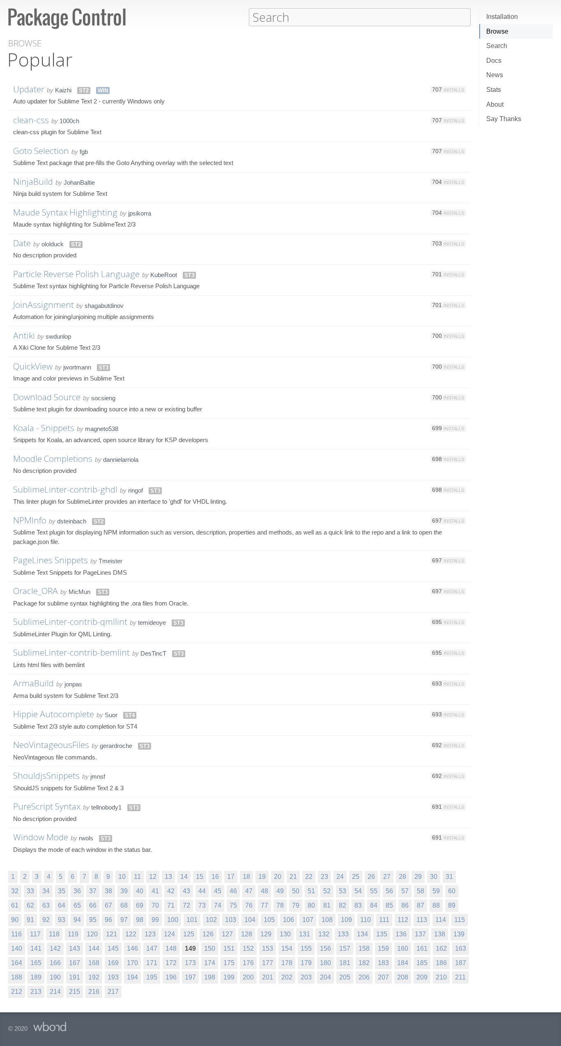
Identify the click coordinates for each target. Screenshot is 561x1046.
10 (122, 876)
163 (460, 948)
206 (364, 977)
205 (344, 977)
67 (108, 905)
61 (14, 905)
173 (190, 962)
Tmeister (110, 560)
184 (402, 962)
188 (16, 977)
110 (365, 919)
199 (229, 977)
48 (264, 891)
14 (184, 876)
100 (172, 919)
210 (441, 977)
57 (405, 891)
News (494, 74)
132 (323, 934)
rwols (86, 838)
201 (267, 977)
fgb (84, 151)
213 (35, 991)
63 (46, 905)
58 (420, 891)
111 (384, 919)
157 (344, 948)
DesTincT (153, 653)
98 (139, 919)
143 (74, 948)
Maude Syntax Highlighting (65, 212)
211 (460, 977)
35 (61, 891)
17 (231, 876)
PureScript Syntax (46, 806)
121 (111, 934)
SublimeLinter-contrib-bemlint (71, 652)
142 (55, 948)
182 (364, 962)
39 (124, 891)
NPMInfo (29, 520)
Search (496, 45)
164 (16, 962)
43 (186, 891)
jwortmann (77, 367)
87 (420, 905)
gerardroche (116, 745)
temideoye (152, 622)
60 (451, 891)
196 (171, 977)
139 (458, 934)
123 (150, 934)
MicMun (79, 591)
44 (202, 891)
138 (439, 934)
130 (285, 934)
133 (343, 934)
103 (230, 919)
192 (93, 977)
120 (92, 934)
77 (264, 905)
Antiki (24, 335)
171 (151, 962)
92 (46, 919)
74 (217, 905)
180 (325, 962)
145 (113, 948)
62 (30, 905)
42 (171, 891)
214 (55, 991)
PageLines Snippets (50, 560)
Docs (493, 60)
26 (371, 876)
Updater (28, 89)
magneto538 (101, 428)
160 (402, 948)
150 (209, 948)
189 (35, 977)
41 (155, 891)
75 (233, 905)
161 (422, 948)
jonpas (73, 684)
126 (208, 934)
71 (171, 905)
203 (306, 977)
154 (286, 948)
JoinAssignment (43, 304)
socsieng (103, 398)
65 (77, 905)
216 (93, 991)
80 (311, 905)
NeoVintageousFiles (51, 744)
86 (405, 905)
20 (277, 876)
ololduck (52, 244)
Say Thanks (503, 118)
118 (54, 934)
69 (139, 905)
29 (418, 876)
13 (168, 876)
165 (35, 962)
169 (113, 962)
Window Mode (40, 837)
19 (262, 876)
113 (421, 919)
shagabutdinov (104, 305)
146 (132, 948)
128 (246, 934)
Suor (111, 714)
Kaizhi (63, 90)
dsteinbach (71, 521)
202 (286, 977)
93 (61, 919)
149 (190, 948)
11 (137, 876)
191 (74, 977)
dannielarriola (120, 459)
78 (280, 905)
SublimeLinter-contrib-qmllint (70, 621)
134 (362, 934)
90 (14, 919)
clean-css (31, 120)
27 (387, 876)
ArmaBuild (33, 683)
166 (55, 962)
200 (248, 977)
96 (108, 919)
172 (171, 962)
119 (73, 934)
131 (304, 934)
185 (422, 962)
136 (401, 934)
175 (229, 962)
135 (381, 934)
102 (211, 919)
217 (113, 991)
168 (93, 962)
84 (373, 905)
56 (389, 891)
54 (358, 891)
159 (383, 948)
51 (311, 891)
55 (373, 891)
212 (16, 991)
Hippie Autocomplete (53, 714)
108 (327, 919)
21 (293, 876)
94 (77, 919)
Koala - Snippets (43, 428)
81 (327, 905)
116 (16, 934)
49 (280, 891)
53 (342, 891)
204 (325, 977)
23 (324, 876)
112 (403, 919)
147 (151, 948)
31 (449, 876)
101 (192, 919)
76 (249, 905)
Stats (493, 89)
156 (325, 948)
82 (342, 905)
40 (139, 891)
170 (132, 962)
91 (30, 919)
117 (35, 934)
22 (309, 876)
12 (152, 876)
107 (307, 919)
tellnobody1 (106, 807)
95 (93, 919)
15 (199, 876)
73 (202, 905)
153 (267, 948)
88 (436, 905)
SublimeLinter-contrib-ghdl (65, 489)
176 (248, 962)
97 (124, 919)
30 (433, 876)
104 (249, 919)
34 (46, 891)
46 (233, 891)
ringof (135, 490)
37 (93, 891)
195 (151, 977)
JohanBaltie (79, 182)
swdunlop (58, 336)
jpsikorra (139, 213)
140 (16, 948)
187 (460, 962)
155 (306, 948)
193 (113, 977)
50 (295, 891)
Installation (502, 16)
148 (171, 948)
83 (358, 905)
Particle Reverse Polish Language (76, 274)
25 (355, 876)
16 (215, 876)
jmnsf (97, 776)
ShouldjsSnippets (46, 775)
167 (74, 962)
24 (340, 876)
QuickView (33, 366)
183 (383, 962)
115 (459, 919)
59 (436, 891)
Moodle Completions (52, 458)
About (495, 104)
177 (267, 962)
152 (248, 948)
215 (74, 991)
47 (249, 891)
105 (269, 919)
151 (229, 948)
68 (124, 905)
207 (383, 977)
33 (30, 891)
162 (441, 948)
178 (286, 962)
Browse (497, 31)
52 (327, 891)
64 (61, 905)
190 (55, 977)
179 (306, 962)
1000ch (69, 120)
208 (402, 977)
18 (246, 876)
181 (344, 962)
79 (295, 905)
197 (190, 977)
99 (155, 919)
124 (169, 934)
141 (35, 948)
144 (93, 948)
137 (420, 934)
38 (108, 891)
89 (451, 905)
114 (440, 919)
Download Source (46, 397)
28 (402, 876)
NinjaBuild (33, 181)
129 (265, 934)
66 (93, 905)
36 (77, 891)
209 (422, 977)
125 (188, 934)
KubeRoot (163, 274)
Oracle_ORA (35, 590)
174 (209, 962)
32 (14, 891)
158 (364, 948)
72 (186, 905)
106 (288, 919)
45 (217, 891)
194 (132, 977)
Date (22, 243)
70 (155, 905)
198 (209, 977)
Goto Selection (41, 150)
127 (227, 934)
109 (346, 919)
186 (441, 962)
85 (389, 905)
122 (130, 934)
